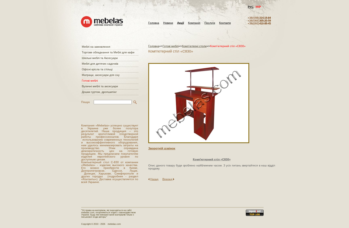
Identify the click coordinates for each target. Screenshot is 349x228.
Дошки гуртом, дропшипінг (99, 92)
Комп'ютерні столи (194, 46)
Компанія (194, 22)
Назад (154, 179)
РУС (250, 6)
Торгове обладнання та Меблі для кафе (108, 52)
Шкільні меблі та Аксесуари (100, 58)
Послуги (209, 22)
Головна (153, 22)
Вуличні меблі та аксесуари (100, 86)
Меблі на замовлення (96, 46)
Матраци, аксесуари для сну (101, 75)
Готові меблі (90, 80)
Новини (168, 22)
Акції (180, 22)
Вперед (167, 179)
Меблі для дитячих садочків (100, 63)
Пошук (85, 102)
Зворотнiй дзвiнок (161, 148)
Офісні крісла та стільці (97, 69)
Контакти (225, 22)
